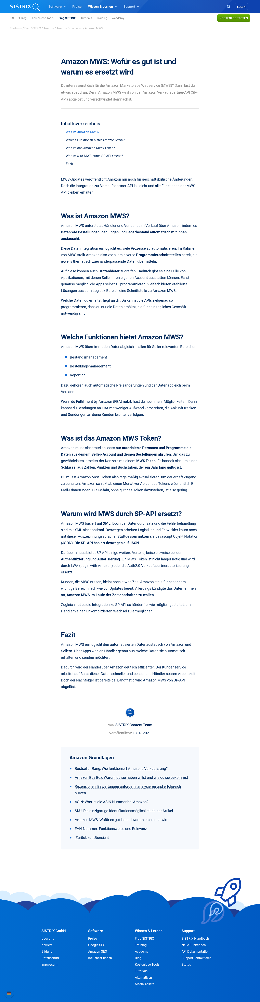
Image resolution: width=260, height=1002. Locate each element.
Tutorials (86, 18)
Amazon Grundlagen (69, 28)
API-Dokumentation (195, 951)
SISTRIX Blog (18, 18)
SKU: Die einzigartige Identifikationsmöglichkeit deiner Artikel (124, 811)
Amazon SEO (97, 951)
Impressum (49, 964)
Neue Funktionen (194, 945)
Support (130, 7)
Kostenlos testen (234, 18)
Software (55, 7)
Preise (77, 7)
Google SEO (96, 945)
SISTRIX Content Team (133, 725)
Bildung (46, 951)
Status (186, 964)
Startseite (16, 28)
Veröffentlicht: (120, 733)
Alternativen (143, 977)
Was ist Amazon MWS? (82, 132)
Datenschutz (50, 958)
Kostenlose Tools (42, 18)
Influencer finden (100, 958)
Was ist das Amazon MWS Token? (90, 148)
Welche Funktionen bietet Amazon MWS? (95, 140)
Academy (118, 18)
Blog (138, 958)
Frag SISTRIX (67, 18)
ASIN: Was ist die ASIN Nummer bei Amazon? (111, 802)
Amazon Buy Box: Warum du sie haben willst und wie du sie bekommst (131, 777)
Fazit (69, 164)
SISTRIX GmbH (53, 931)
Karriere (46, 945)
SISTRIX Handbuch (195, 938)
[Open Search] (229, 6)
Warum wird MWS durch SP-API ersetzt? (94, 156)
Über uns (47, 938)
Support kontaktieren (196, 958)
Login (241, 7)
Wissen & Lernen (101, 7)
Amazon (48, 28)
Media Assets (144, 984)
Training (102, 18)
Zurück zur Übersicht (92, 837)
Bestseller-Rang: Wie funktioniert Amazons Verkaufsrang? (121, 768)
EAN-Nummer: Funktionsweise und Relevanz (111, 829)
